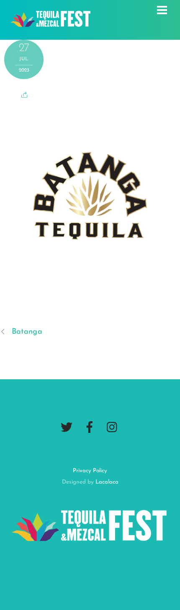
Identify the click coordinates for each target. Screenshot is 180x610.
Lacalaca (106, 482)
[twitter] (67, 427)
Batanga (27, 332)
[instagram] (113, 427)
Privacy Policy (90, 471)
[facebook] (90, 427)
